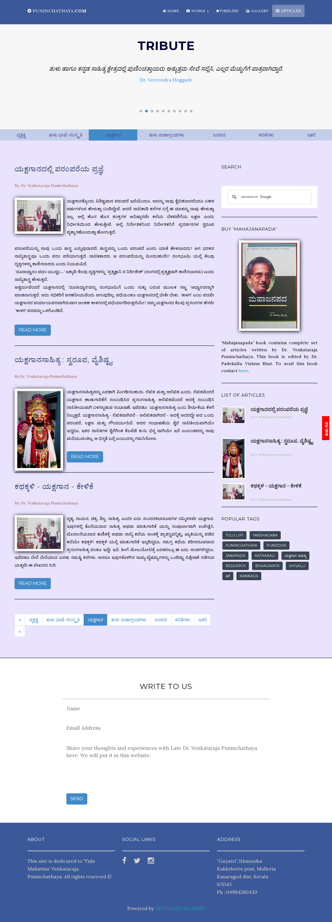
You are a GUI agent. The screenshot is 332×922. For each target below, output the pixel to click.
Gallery (259, 11)
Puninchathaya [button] (241, 545)
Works (198, 11)
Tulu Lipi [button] (234, 535)
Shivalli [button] (297, 566)
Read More (33, 330)
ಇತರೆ (311, 135)
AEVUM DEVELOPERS (180, 908)
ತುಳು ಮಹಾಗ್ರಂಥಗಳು (166, 135)
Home (172, 11)
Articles (290, 10)
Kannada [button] (249, 576)
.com (60, 11)
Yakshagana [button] (265, 535)
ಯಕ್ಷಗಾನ (113, 135)
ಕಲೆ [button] (228, 576)
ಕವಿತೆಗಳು (266, 135)
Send (76, 798)
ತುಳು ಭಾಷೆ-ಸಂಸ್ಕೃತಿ (65, 135)
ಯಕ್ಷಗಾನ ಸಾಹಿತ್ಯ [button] (295, 555)
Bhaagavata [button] (267, 566)
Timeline (229, 11)
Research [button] (236, 566)
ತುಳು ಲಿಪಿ (326, 429)
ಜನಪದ (219, 135)
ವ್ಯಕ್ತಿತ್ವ (21, 135)
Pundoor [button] (276, 545)
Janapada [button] (235, 555)
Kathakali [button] (265, 555)
